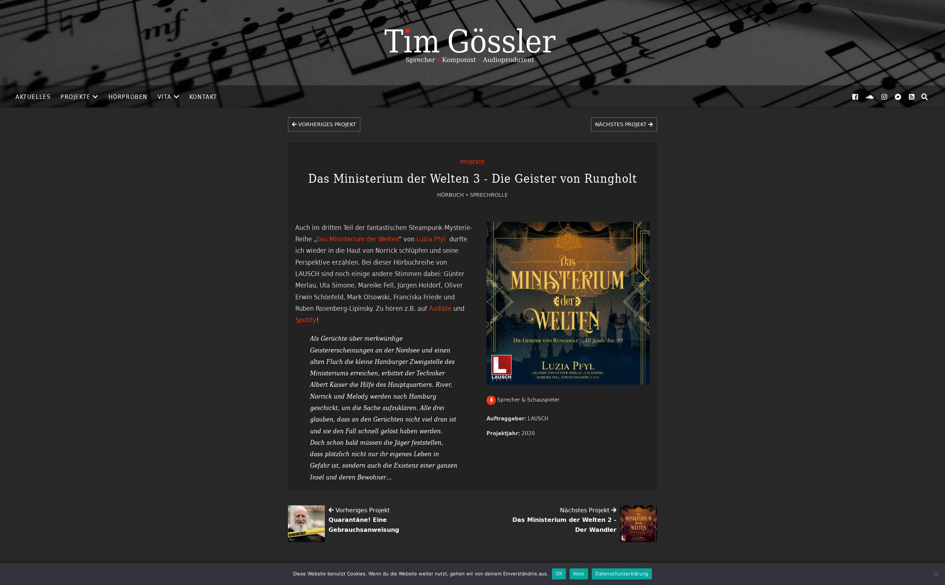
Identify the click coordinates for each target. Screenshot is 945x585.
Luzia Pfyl (431, 239)
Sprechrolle (489, 194)
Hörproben (128, 97)
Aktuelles (33, 97)
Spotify (305, 320)
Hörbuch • (453, 194)
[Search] (924, 97)
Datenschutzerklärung (621, 574)
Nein (578, 574)
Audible (440, 308)
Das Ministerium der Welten (357, 239)
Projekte (76, 97)
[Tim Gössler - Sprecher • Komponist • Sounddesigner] (472, 42)
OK (559, 574)
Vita (165, 97)
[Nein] (935, 574)
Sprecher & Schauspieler (528, 399)
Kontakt (203, 97)
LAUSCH (538, 418)
